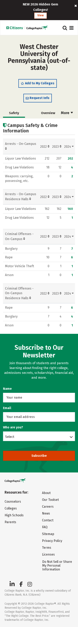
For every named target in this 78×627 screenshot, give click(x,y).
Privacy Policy (52, 541)
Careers (48, 506)
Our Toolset (50, 500)
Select (9, 436)
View (40, 15)
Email (7, 408)
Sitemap (48, 534)
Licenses (48, 554)
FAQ (44, 527)
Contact (47, 520)
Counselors (13, 501)
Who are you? (13, 427)
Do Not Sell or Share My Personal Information (57, 565)
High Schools (14, 515)
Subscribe (39, 456)
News (46, 513)
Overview (48, 113)
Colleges (11, 508)
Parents (10, 522)
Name (7, 389)
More (65, 113)
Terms (46, 548)
